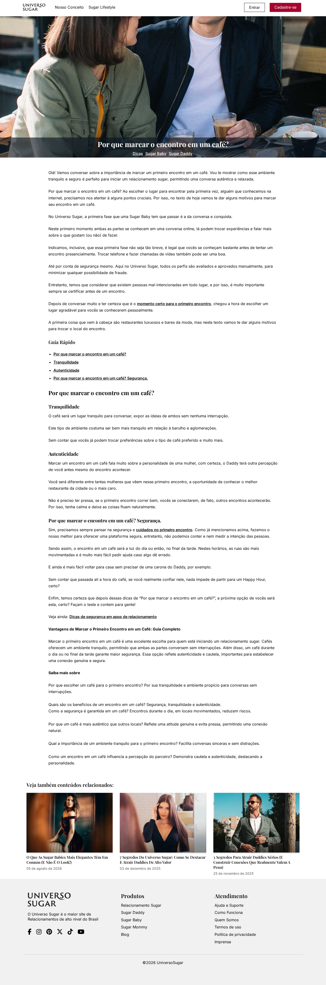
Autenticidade (66, 370)
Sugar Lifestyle (102, 7)
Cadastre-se (285, 7)
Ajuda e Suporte (229, 905)
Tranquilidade (66, 362)
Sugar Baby (155, 153)
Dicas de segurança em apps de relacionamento (113, 616)
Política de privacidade (235, 934)
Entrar (254, 7)
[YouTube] (81, 932)
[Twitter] (60, 932)
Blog (125, 934)
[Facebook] (30, 932)
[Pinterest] (49, 932)
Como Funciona (229, 912)
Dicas (138, 153)
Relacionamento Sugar (141, 905)
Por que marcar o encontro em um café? (89, 354)
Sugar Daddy (180, 153)
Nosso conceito (69, 7)
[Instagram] (39, 932)
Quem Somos (227, 919)
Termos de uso (228, 927)
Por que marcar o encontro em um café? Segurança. (100, 378)
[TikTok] (70, 932)
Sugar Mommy (134, 927)
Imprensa (223, 941)
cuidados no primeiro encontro (164, 529)
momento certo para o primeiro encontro (174, 303)
